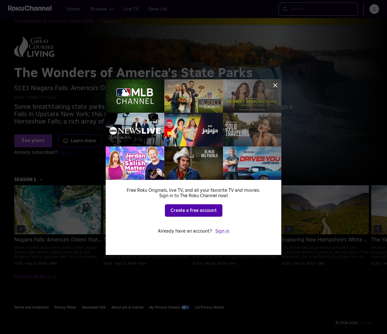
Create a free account (194, 210)
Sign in (222, 231)
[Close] (275, 85)
